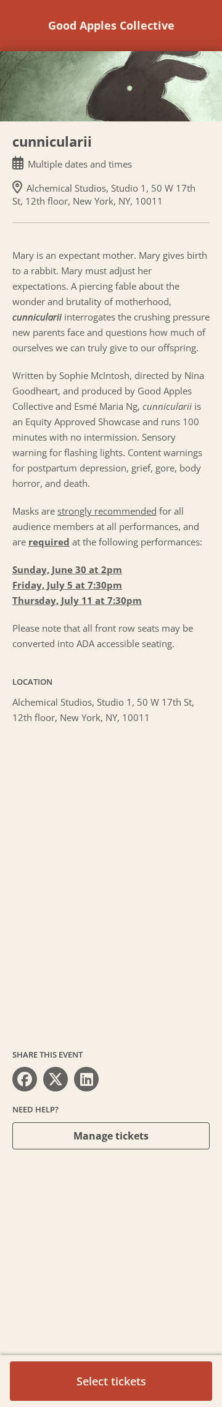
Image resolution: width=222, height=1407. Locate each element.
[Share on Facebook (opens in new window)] (24, 1079)
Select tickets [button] (111, 1381)
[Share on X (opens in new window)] (55, 1079)
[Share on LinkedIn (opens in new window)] (86, 1079)
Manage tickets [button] (111, 1136)
